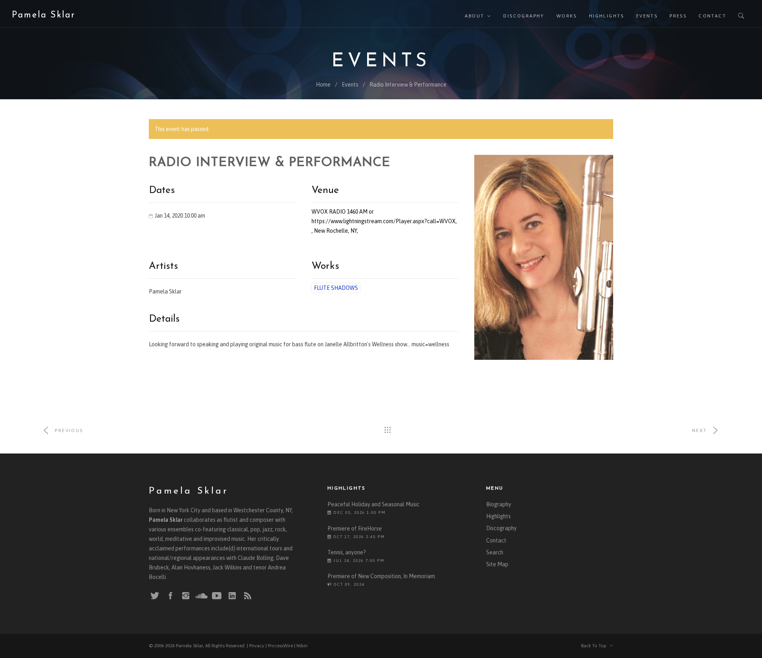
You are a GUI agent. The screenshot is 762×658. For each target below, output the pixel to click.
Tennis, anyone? (346, 552)
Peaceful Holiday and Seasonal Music (373, 504)
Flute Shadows (336, 288)
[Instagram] (186, 596)
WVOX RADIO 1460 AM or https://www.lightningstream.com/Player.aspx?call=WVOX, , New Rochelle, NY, (384, 221)
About (474, 16)
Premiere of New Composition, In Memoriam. (381, 576)
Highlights (606, 16)
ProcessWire (280, 645)
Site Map (497, 564)
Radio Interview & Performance (407, 84)
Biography (498, 504)
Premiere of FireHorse (354, 528)
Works (566, 16)
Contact (712, 16)
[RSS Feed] (248, 596)
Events (647, 16)
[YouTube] (217, 596)
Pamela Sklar (43, 15)
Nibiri (302, 645)
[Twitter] (155, 596)
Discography (523, 16)
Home (323, 84)
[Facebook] (170, 596)
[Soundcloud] (201, 596)
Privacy (256, 645)
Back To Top (595, 645)
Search (494, 552)
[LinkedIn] (232, 596)
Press (678, 16)
